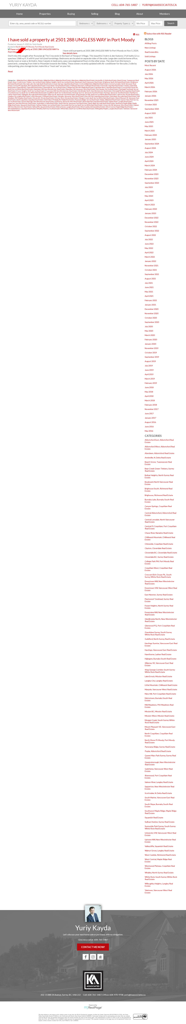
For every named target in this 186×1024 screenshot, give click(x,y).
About (139, 13)
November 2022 (151, 222)
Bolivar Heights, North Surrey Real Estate (60, 82)
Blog (117, 13)
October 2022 (151, 226)
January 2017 (150, 418)
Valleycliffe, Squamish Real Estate (159, 846)
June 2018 (149, 387)
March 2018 (150, 400)
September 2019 (152, 357)
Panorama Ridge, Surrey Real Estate (160, 747)
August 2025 (150, 113)
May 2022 (149, 248)
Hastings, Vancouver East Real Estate (161, 650)
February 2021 (151, 300)
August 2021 (150, 278)
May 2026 (149, 78)
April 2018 (149, 396)
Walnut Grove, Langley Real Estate (159, 850)
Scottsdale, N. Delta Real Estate (158, 793)
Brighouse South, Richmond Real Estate (116, 82)
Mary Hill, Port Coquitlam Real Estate (160, 694)
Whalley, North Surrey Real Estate (159, 872)
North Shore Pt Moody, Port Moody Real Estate (35, 47)
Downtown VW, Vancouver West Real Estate (80, 89)
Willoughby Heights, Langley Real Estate (109, 108)
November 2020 (151, 313)
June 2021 (149, 287)
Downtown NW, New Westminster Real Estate (49, 89)
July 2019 (149, 365)
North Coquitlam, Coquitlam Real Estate (30, 100)
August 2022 (150, 235)
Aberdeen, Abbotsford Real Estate (159, 453)
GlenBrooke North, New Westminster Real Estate (95, 91)
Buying (71, 13)
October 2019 (151, 352)
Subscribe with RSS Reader (159, 33)
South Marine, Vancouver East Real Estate (73, 103)
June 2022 (149, 244)
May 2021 (149, 291)
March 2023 (150, 204)
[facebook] (86, 957)
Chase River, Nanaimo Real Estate (159, 533)
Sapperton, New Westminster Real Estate (22, 103)
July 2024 (149, 152)
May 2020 (149, 331)
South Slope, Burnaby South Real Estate (101, 103)
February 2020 (151, 339)
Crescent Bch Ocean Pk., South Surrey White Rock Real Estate (158, 575)
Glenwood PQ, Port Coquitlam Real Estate (126, 91)
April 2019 (149, 374)
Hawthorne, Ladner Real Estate (158, 654)
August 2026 (150, 70)
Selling (94, 13)
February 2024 (151, 170)
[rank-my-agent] (100, 957)
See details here (70, 53)
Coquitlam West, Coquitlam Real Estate (108, 87)
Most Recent (150, 65)
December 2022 (151, 217)
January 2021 (150, 305)
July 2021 (149, 283)
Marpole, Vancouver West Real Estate (161, 689)
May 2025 (149, 126)
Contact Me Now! (93, 947)
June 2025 (149, 122)
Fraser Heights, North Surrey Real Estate (31, 91)
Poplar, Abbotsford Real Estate (158, 751)
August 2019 (150, 361)
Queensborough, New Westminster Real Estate (38, 101)
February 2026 (151, 91)
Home (19, 13)
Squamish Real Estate (154, 817)
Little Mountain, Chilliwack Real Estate (161, 685)
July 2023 (149, 187)
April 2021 (149, 296)
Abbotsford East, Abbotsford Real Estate (30, 80)
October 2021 (151, 270)
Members (164, 13)
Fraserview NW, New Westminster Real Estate (61, 91)
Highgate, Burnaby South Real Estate (160, 659)
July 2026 (149, 74)
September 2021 (152, 274)
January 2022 (150, 261)
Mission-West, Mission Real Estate (159, 716)
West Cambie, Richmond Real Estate (160, 855)
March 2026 (150, 87)
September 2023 (152, 183)
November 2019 (151, 348)
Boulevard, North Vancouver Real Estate (89, 82)
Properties (45, 13)
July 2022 (149, 239)
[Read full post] (34, 50)
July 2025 (149, 117)
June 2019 (149, 370)
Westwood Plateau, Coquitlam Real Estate (22, 108)
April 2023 (149, 200)
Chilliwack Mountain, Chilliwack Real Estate (85, 85)
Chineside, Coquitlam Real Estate (159, 544)
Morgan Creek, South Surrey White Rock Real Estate (97, 98)
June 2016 (149, 426)
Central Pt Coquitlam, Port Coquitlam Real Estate (29, 85)
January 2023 (150, 213)
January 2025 (150, 139)
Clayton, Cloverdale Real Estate (158, 548)
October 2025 (151, 104)
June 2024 (149, 157)
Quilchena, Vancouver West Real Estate (68, 101)
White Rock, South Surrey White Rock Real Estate (77, 108)
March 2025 (150, 130)
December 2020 (151, 309)
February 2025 (151, 135)
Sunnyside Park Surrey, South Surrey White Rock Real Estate (160, 827)
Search (170, 23)
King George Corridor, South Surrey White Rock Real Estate (160, 671)
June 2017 (149, 413)
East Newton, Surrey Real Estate (159, 594)
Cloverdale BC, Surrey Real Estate (159, 557)
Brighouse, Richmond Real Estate (159, 495)
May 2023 (149, 196)
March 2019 (150, 379)
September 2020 (152, 322)
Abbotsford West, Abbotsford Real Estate (57, 80)
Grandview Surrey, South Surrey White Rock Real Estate (158, 633)
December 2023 (151, 174)
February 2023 (151, 209)
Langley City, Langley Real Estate (159, 681)
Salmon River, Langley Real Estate (159, 782)
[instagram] (93, 957)
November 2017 (151, 409)
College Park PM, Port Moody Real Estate (80, 87)
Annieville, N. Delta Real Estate (158, 457)
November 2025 (151, 100)
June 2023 (149, 191)
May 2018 (149, 392)
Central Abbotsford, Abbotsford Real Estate (94, 84)
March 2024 (150, 165)
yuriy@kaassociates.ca (159, 4)
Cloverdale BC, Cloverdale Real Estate (161, 552)
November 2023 (151, 178)
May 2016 (149, 431)
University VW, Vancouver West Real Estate (118, 105)
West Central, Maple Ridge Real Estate (119, 107)
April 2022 (149, 252)
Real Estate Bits (151, 52)
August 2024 (150, 148)
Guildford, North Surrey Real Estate (160, 639)
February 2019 (151, 383)
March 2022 (150, 257)
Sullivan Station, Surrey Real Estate (159, 822)
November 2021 (151, 265)
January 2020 (150, 344)
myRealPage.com (93, 1008)
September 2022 (152, 231)
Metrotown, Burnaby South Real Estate (123, 96)
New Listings (150, 48)
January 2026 (150, 96)
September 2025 (152, 109)
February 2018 (151, 405)
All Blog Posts (151, 43)
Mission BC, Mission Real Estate (158, 711)
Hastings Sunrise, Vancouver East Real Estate (87, 93)
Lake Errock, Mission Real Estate (158, 676)
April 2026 (149, 83)
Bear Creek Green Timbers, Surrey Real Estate (29, 82)
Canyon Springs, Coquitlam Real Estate (66, 84)
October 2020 (151, 318)
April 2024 (149, 161)
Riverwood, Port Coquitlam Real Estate (95, 101)
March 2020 (150, 335)
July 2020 (149, 326)
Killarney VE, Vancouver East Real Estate (61, 94)
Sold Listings (150, 56)
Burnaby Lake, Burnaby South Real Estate (38, 84)
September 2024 (152, 144)
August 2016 (150, 422)
